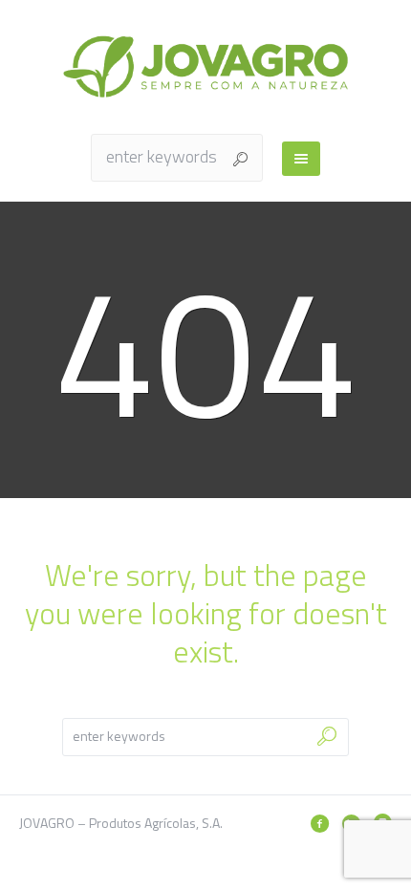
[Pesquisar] (319, 823)
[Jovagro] (205, 66)
